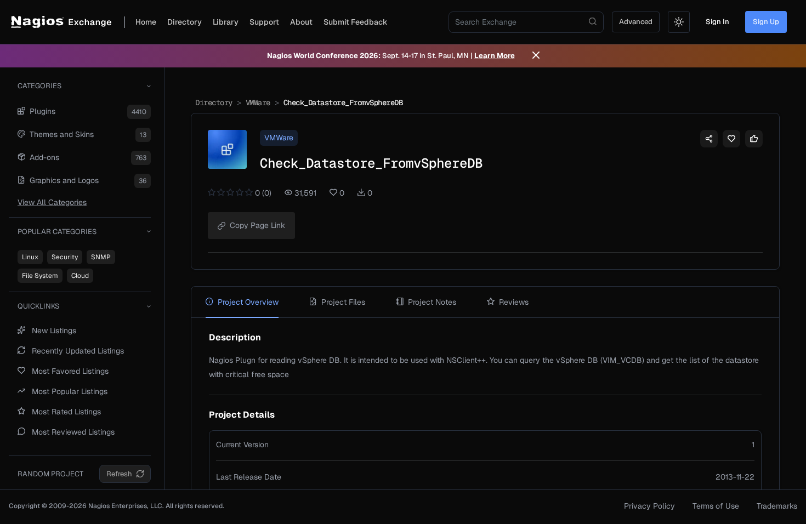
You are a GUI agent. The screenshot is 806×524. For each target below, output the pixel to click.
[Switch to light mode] (679, 22)
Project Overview (248, 302)
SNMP (101, 257)
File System (40, 275)
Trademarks (777, 506)
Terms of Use (716, 506)
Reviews (514, 302)
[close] (536, 55)
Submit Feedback (355, 22)
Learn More (494, 55)
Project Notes (432, 302)
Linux (30, 257)
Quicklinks (38, 306)
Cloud (80, 275)
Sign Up (766, 21)
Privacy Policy (649, 506)
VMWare (258, 102)
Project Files (343, 302)
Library (226, 22)
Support (264, 22)
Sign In (717, 21)
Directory (184, 22)
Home (145, 22)
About (301, 22)
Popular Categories (57, 231)
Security (65, 257)
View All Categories (52, 202)
